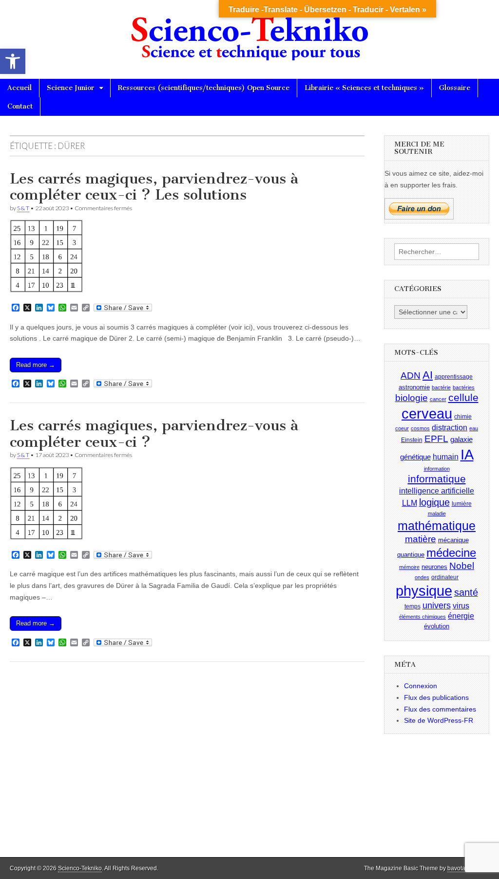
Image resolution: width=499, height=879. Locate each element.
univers (436, 605)
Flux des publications (436, 697)
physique (424, 591)
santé (466, 592)
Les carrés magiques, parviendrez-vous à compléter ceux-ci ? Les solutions (154, 187)
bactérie (441, 387)
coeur (402, 428)
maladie (437, 513)
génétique (415, 457)
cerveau (427, 413)
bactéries (464, 387)
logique (434, 502)
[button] (12, 61)
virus (461, 606)
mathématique (437, 525)
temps (412, 606)
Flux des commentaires (440, 709)
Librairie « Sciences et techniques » (364, 88)
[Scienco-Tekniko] (249, 32)
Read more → (35, 364)
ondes (422, 577)
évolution (436, 626)
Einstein (411, 440)
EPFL (436, 439)
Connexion (420, 686)
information (437, 469)
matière (420, 539)
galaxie (461, 439)
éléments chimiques (422, 617)
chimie (463, 416)
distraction (449, 427)
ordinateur (445, 577)
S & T (23, 208)
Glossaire (454, 88)
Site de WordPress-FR (438, 720)
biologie (411, 398)
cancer (438, 399)
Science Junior (71, 88)
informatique (437, 479)
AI (427, 375)
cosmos (420, 428)
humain (446, 457)
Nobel (461, 566)
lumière (462, 503)
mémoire (409, 567)
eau (473, 428)
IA (467, 454)
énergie (461, 616)
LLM (409, 503)
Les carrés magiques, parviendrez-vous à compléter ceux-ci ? (154, 434)
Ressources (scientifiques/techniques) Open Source (203, 88)
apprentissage (454, 376)
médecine (451, 552)
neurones (434, 566)
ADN (411, 375)
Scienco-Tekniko (80, 868)
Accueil (19, 88)
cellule (463, 397)
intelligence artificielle (436, 491)
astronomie (414, 387)
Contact (20, 106)
